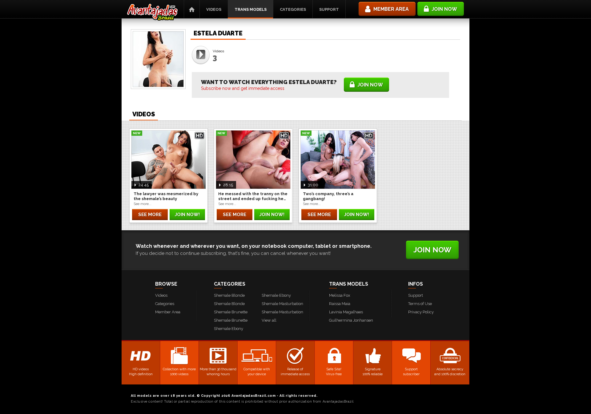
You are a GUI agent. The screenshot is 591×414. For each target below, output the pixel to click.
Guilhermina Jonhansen (351, 320)
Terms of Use (420, 303)
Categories (293, 9)
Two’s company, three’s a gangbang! (328, 196)
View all (269, 320)
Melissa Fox (339, 295)
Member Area (167, 312)
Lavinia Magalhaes (346, 312)
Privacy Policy (421, 312)
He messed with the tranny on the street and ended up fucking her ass (252, 196)
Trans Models (251, 9)
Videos (213, 9)
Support (329, 9)
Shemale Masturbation (282, 303)
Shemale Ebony (228, 328)
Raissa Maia (339, 303)
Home (191, 9)
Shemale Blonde (229, 295)
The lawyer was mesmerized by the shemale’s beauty (166, 196)
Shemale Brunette (230, 312)
